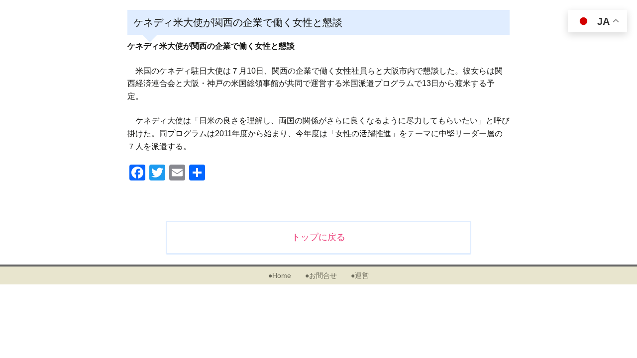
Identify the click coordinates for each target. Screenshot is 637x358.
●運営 (360, 275)
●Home (279, 275)
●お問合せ (321, 275)
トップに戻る (318, 237)
